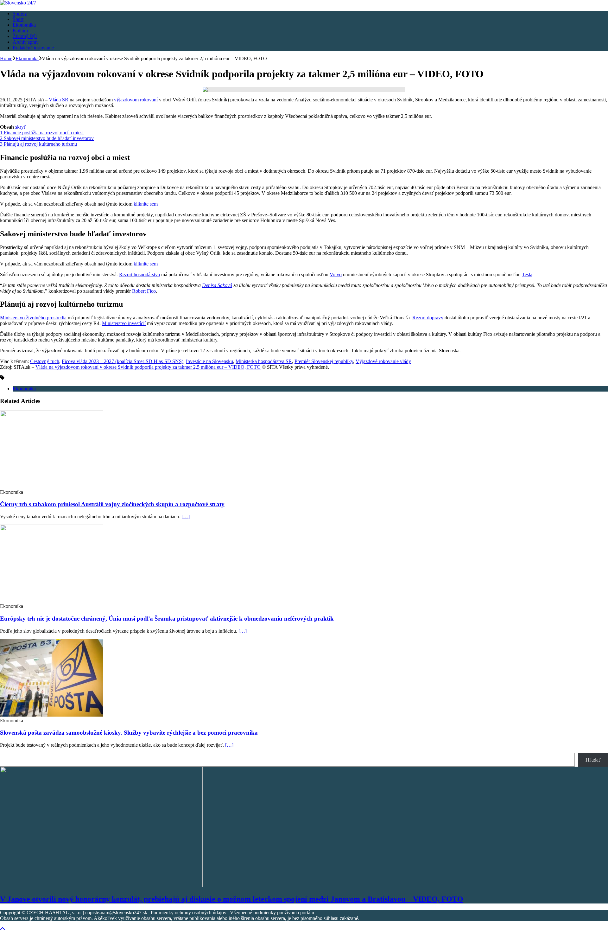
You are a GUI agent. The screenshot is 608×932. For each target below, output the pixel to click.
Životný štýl (25, 36)
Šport (18, 19)
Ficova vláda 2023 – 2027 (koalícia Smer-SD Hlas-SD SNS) (122, 361)
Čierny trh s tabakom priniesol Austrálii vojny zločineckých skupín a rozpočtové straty (112, 504)
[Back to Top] (2, 929)
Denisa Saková (217, 285)
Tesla (527, 274)
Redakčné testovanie (33, 47)
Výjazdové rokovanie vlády (383, 361)
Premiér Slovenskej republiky (323, 361)
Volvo (336, 274)
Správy (20, 13)
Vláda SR (58, 99)
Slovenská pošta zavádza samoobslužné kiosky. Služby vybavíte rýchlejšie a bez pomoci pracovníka (129, 732)
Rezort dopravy (427, 317)
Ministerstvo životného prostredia (33, 317)
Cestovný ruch (44, 361)
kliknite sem (146, 204)
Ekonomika (24, 25)
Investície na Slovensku (209, 361)
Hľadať (593, 760)
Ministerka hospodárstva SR (264, 361)
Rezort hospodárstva (139, 274)
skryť (20, 127)
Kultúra (20, 30)
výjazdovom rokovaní (136, 99)
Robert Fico (144, 291)
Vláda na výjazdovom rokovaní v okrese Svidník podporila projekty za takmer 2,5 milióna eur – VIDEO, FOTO (148, 367)
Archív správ (26, 42)
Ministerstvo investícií (124, 323)
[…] (185, 516)
